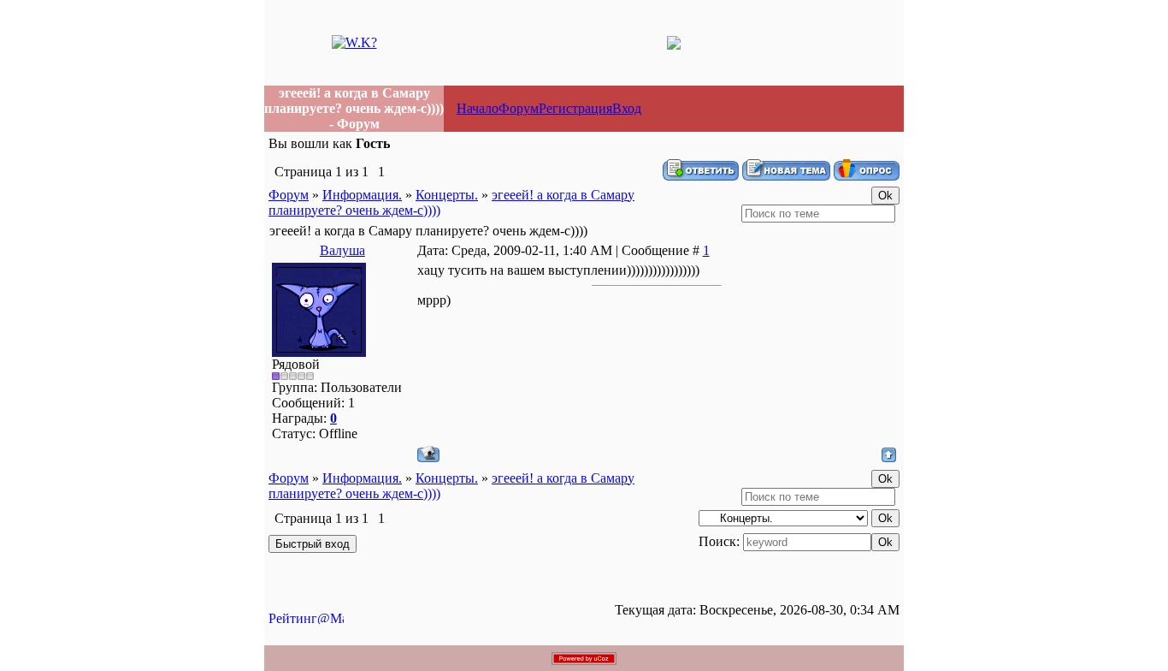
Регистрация (575, 108)
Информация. (362, 194)
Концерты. (447, 194)
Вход (626, 108)
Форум (518, 108)
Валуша (342, 250)
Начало (477, 108)
